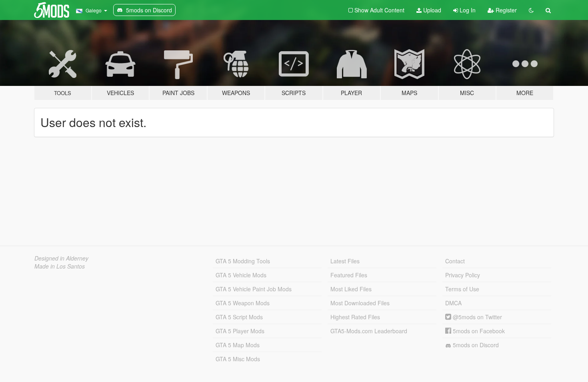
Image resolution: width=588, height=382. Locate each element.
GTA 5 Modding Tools (243, 261)
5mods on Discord (475, 345)
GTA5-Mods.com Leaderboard (368, 331)
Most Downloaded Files (360, 303)
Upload (431, 10)
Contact (455, 261)
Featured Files (348, 275)
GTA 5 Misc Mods (238, 359)
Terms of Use (462, 289)
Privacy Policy (462, 275)
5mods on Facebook (478, 331)
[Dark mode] (531, 10)
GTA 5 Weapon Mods (243, 303)
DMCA (453, 303)
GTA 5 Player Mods (240, 331)
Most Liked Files (351, 289)
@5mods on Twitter (476, 317)
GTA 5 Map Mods (238, 345)
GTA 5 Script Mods (239, 317)
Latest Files (345, 261)
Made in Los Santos (59, 266)
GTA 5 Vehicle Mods (241, 275)
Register (505, 10)
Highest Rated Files (355, 317)
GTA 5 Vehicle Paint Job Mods (254, 289)
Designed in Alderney (61, 258)
